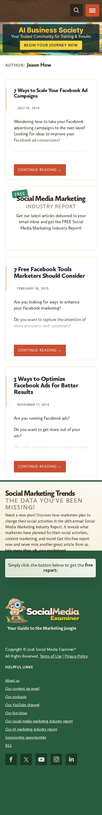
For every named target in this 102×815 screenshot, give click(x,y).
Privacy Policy (76, 656)
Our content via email (22, 688)
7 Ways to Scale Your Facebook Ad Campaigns (51, 93)
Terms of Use (51, 656)
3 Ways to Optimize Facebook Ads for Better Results (46, 385)
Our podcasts (16, 696)
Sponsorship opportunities (25, 737)
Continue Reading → (42, 171)
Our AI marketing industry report (31, 729)
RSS (8, 745)
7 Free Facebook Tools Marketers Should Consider (49, 272)
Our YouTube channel (22, 704)
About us (12, 680)
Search (76, 10)
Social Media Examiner (33, 10)
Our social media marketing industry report (39, 721)
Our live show (16, 713)
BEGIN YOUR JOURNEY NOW (51, 45)
